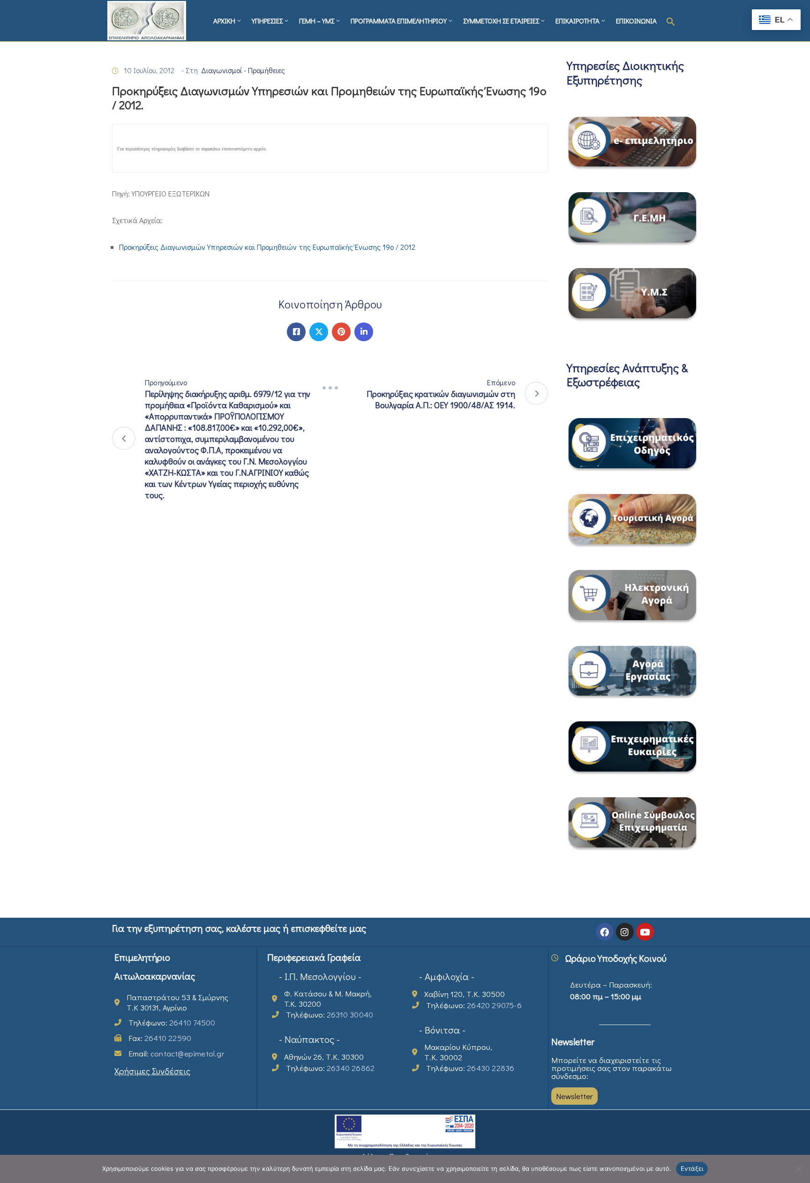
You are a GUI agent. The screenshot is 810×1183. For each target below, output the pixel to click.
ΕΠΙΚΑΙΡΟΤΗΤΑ (577, 20)
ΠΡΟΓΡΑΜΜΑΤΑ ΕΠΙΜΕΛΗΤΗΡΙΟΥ (399, 20)
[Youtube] (645, 932)
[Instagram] (625, 932)
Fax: (159, 1038)
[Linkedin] (363, 331)
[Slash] (330, 388)
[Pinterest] (341, 331)
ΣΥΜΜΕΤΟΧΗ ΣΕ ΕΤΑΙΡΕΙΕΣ (501, 20)
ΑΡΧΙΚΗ (224, 20)
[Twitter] (318, 331)
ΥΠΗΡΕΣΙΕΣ (267, 20)
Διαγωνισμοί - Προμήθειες (243, 70)
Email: (176, 1053)
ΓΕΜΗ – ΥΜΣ (316, 20)
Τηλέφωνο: (171, 1022)
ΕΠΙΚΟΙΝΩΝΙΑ (636, 20)
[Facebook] (296, 331)
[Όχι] (798, 1169)
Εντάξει (692, 1168)
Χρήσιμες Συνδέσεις (152, 1071)
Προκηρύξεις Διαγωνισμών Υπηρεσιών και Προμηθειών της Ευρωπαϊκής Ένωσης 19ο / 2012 (267, 247)
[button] (670, 20)
